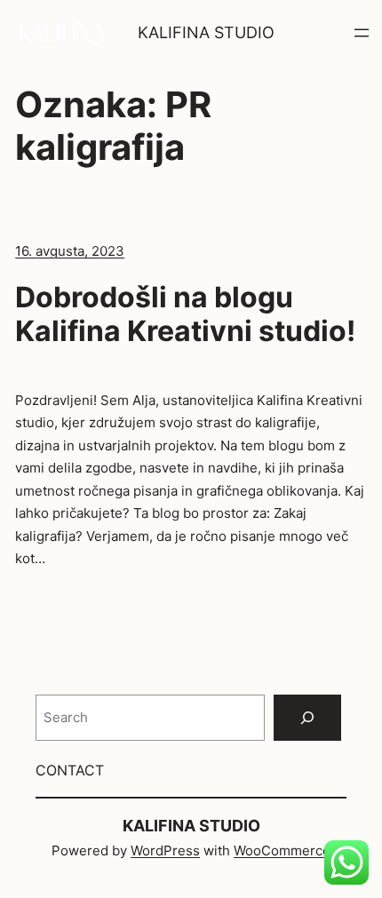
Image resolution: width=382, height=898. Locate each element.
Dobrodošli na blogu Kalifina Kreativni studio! (185, 314)
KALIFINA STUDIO (206, 32)
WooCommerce (282, 850)
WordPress (165, 850)
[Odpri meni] (361, 33)
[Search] (307, 718)
